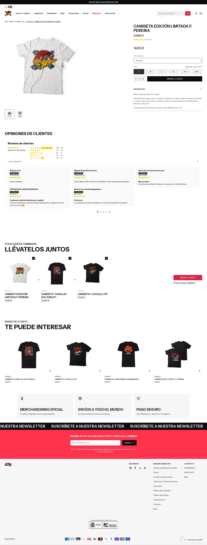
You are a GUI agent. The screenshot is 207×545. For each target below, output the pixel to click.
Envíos (155, 472)
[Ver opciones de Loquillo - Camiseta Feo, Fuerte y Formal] (199, 370)
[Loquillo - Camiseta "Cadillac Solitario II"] (29, 354)
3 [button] (103, 212)
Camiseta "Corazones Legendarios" (121, 379)
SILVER (85, 13)
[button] (139, 39)
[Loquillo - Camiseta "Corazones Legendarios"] (128, 354)
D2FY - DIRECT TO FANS (12, 22)
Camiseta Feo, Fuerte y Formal (169, 379)
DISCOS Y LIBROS (23, 13)
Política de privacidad (161, 491)
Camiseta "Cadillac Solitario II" (20, 379)
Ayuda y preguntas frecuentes (165, 468)
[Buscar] (187, 13)
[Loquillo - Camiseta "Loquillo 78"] (79, 354)
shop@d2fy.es (189, 468)
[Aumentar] (143, 79)
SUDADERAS (52, 13)
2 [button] (100, 212)
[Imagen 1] (9, 114)
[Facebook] (135, 468)
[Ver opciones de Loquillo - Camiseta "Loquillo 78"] (99, 370)
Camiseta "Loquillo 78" (66, 379)
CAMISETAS (38, 13)
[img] (39, 177)
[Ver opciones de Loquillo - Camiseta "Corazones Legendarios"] (149, 370)
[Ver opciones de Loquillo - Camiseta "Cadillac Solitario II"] (50, 370)
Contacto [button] (189, 464)
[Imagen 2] (20, 114)
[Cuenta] (196, 13)
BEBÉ (62, 13)
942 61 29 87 (189, 472)
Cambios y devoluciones (162, 477)
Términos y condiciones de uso (165, 481)
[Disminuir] (136, 79)
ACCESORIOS (73, 13)
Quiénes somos (159, 500)
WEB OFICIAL (110, 13)
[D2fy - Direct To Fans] (8, 464)
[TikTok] (145, 468)
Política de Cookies (160, 495)
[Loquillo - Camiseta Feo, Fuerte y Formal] (178, 354)
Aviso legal (157, 486)
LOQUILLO (139, 35)
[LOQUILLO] (8, 13)
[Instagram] (130, 468)
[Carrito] (200, 13)
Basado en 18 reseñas (16, 150)
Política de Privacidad (100, 449)
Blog (155, 509)
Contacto (157, 504)
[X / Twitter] (140, 468)
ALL (23, 22)
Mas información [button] (161, 464)
